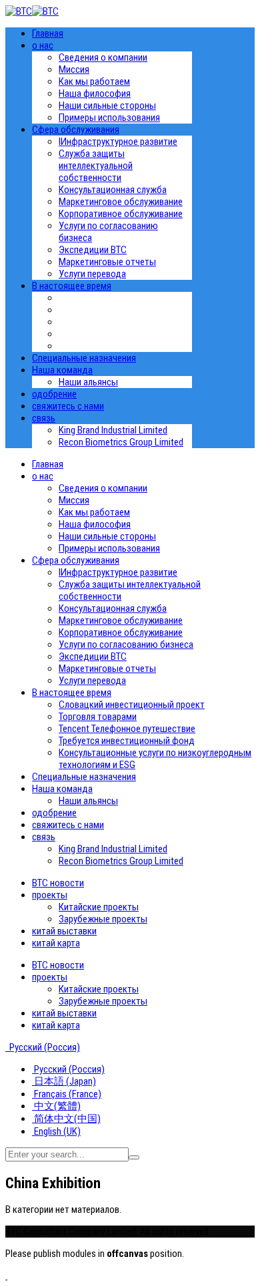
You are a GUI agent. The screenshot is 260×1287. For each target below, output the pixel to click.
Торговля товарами (98, 717)
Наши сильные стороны (107, 106)
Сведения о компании (103, 57)
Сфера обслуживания (75, 130)
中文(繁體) (56, 1106)
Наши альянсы (88, 382)
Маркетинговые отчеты (107, 262)
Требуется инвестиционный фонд (127, 741)
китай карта (56, 943)
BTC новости (58, 883)
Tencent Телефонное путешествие (127, 729)
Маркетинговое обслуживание (121, 202)
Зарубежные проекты (103, 919)
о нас (42, 45)
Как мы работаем (94, 81)
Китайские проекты (99, 907)
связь (43, 418)
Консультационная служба (113, 190)
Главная (47, 33)
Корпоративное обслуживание (121, 214)
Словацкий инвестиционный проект (132, 705)
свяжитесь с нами (68, 406)
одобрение (54, 394)
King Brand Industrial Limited (113, 430)
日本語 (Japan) (64, 1081)
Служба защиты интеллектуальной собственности (96, 166)
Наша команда (62, 370)
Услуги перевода (92, 274)
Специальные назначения (84, 358)
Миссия (74, 69)
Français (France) (66, 1094)
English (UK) (56, 1131)
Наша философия (95, 93)
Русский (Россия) (43, 1047)
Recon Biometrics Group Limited (121, 442)
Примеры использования (109, 118)
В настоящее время (71, 286)
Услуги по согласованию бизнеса (126, 644)
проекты (49, 895)
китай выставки (64, 931)
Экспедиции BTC (93, 250)
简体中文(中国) (66, 1119)
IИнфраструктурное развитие (118, 142)
